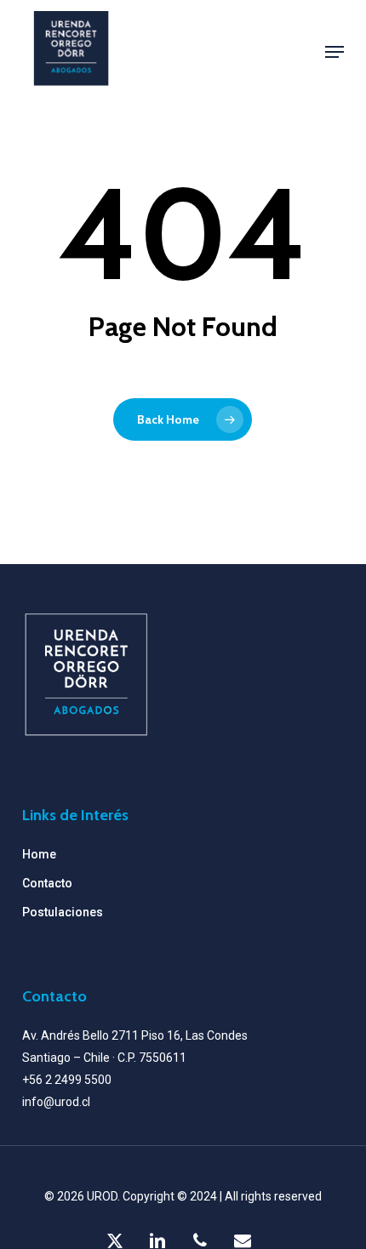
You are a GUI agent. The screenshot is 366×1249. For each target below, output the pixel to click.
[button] (334, 51)
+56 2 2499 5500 (67, 1079)
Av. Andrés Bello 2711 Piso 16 (101, 1035)
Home (39, 854)
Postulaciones (62, 912)
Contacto (47, 883)
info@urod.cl (56, 1102)
